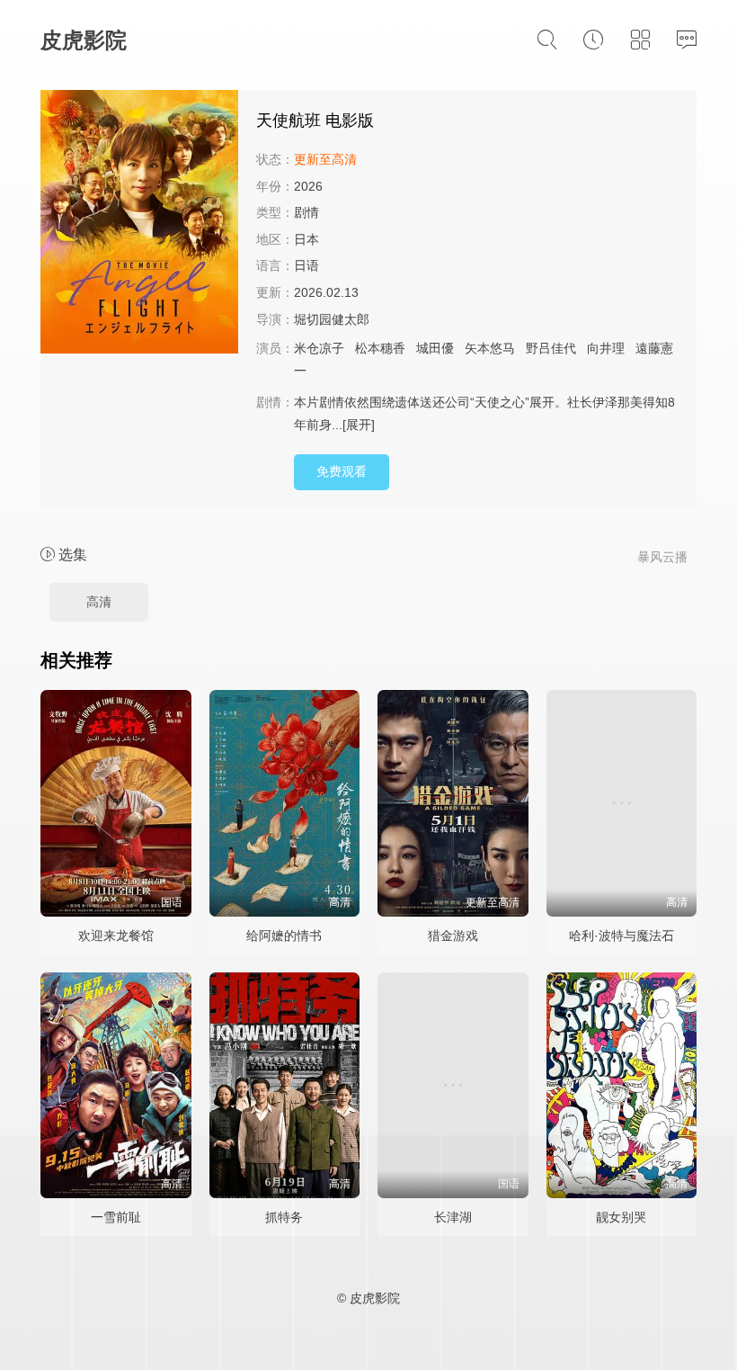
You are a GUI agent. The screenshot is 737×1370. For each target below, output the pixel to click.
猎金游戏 (453, 935)
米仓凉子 (319, 348)
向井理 (606, 348)
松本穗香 (380, 348)
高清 (98, 602)
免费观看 (341, 471)
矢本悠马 (490, 348)
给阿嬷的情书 (284, 935)
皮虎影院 (83, 40)
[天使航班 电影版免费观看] (139, 224)
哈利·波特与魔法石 (621, 935)
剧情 (306, 212)
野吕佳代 (551, 348)
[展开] (358, 424)
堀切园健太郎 (331, 319)
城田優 (435, 348)
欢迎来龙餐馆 (116, 935)
